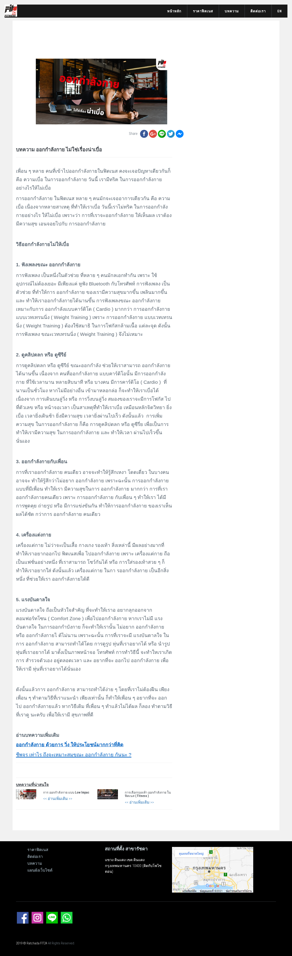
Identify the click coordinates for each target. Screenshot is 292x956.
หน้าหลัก (174, 11)
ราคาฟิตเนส (203, 11)
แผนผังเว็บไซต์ (39, 870)
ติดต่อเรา (258, 11)
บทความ (232, 11)
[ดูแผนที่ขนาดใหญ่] (213, 869)
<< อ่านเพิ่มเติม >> (57, 798)
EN (279, 11)
